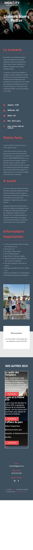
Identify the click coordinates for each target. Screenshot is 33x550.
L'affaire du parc (14, 422)
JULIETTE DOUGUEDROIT (21, 492)
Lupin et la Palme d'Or (14, 398)
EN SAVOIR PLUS (12, 394)
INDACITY (13, 489)
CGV (5, 489)
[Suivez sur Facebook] (18, 480)
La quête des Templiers (12, 373)
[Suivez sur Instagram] (14, 480)
